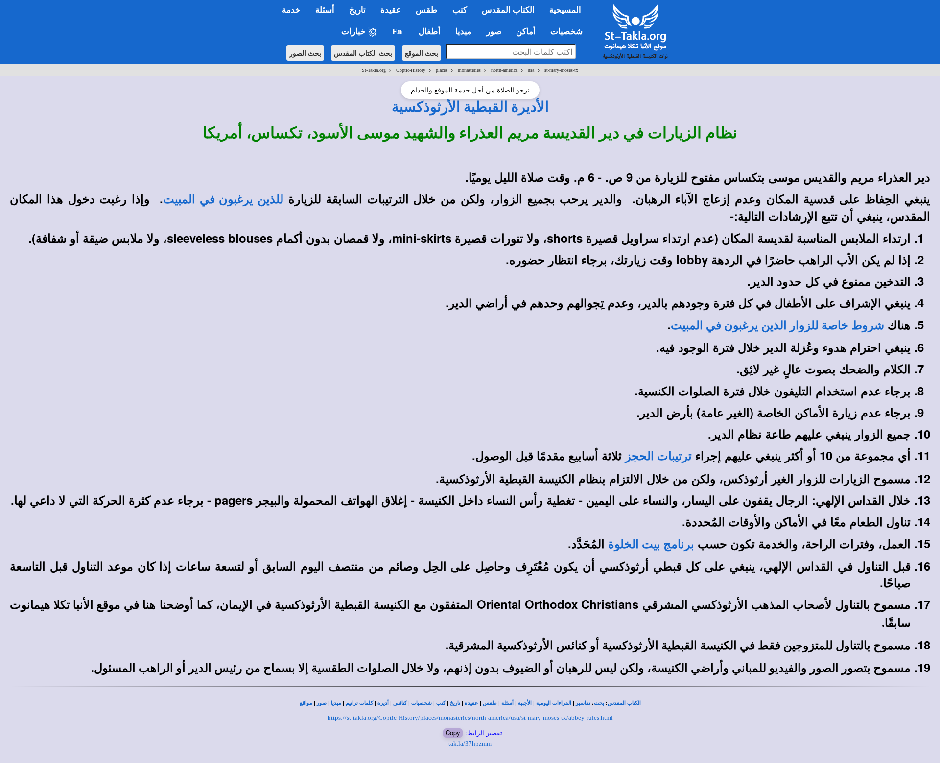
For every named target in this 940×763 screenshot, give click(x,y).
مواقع (306, 703)
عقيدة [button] (390, 10)
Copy (453, 732)
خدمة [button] (291, 10)
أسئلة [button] (324, 10)
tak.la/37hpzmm (470, 743)
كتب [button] (459, 10)
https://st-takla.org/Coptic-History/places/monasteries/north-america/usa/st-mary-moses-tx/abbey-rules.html (470, 717)
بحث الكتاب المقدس (363, 53)
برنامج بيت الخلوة (651, 544)
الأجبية (525, 703)
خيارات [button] (354, 31)
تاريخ (455, 703)
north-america (504, 70)
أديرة (383, 703)
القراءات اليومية (553, 703)
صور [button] (493, 31)
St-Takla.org (374, 70)
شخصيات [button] (569, 31)
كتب (441, 703)
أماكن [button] (526, 31)
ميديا (336, 703)
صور (322, 703)
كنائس (400, 703)
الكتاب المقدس (624, 703)
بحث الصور (305, 53)
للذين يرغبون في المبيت (223, 199)
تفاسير (583, 703)
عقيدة (471, 703)
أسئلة (507, 703)
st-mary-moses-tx (561, 70)
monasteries (469, 70)
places (441, 70)
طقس (490, 703)
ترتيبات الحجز (658, 456)
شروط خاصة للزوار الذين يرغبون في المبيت (777, 325)
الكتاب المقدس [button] (508, 10)
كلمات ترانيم (359, 703)
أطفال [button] (430, 31)
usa (531, 70)
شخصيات (421, 703)
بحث (599, 703)
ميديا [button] (463, 31)
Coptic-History (410, 70)
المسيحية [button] (565, 10)
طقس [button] (427, 10)
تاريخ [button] (357, 10)
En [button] (398, 31)
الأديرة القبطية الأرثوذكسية (470, 107)
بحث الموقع (421, 53)
